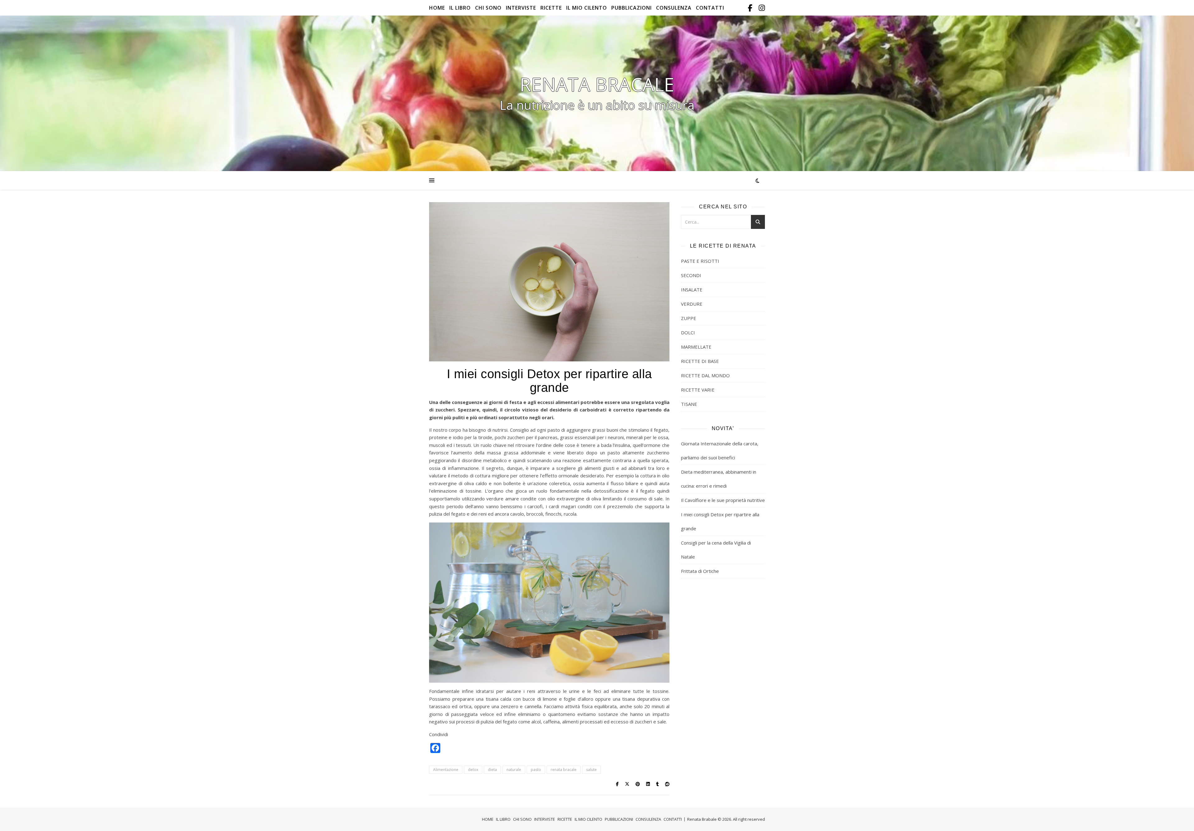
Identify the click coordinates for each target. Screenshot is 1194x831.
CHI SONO (488, 7)
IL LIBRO (460, 7)
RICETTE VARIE (698, 390)
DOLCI (688, 332)
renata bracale (563, 769)
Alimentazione (445, 769)
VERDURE (691, 304)
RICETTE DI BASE (700, 361)
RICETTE (551, 7)
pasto (536, 769)
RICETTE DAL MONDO (705, 375)
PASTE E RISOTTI (700, 261)
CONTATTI (710, 7)
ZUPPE (688, 318)
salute (591, 769)
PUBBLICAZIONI (631, 7)
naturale (514, 769)
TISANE (689, 404)
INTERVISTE (521, 7)
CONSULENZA (674, 7)
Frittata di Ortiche (700, 571)
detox (473, 769)
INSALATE (691, 289)
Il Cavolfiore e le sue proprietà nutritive (723, 500)
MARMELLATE (696, 347)
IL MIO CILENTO (586, 7)
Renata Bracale (597, 84)
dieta (492, 769)
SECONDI (691, 275)
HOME (437, 7)
